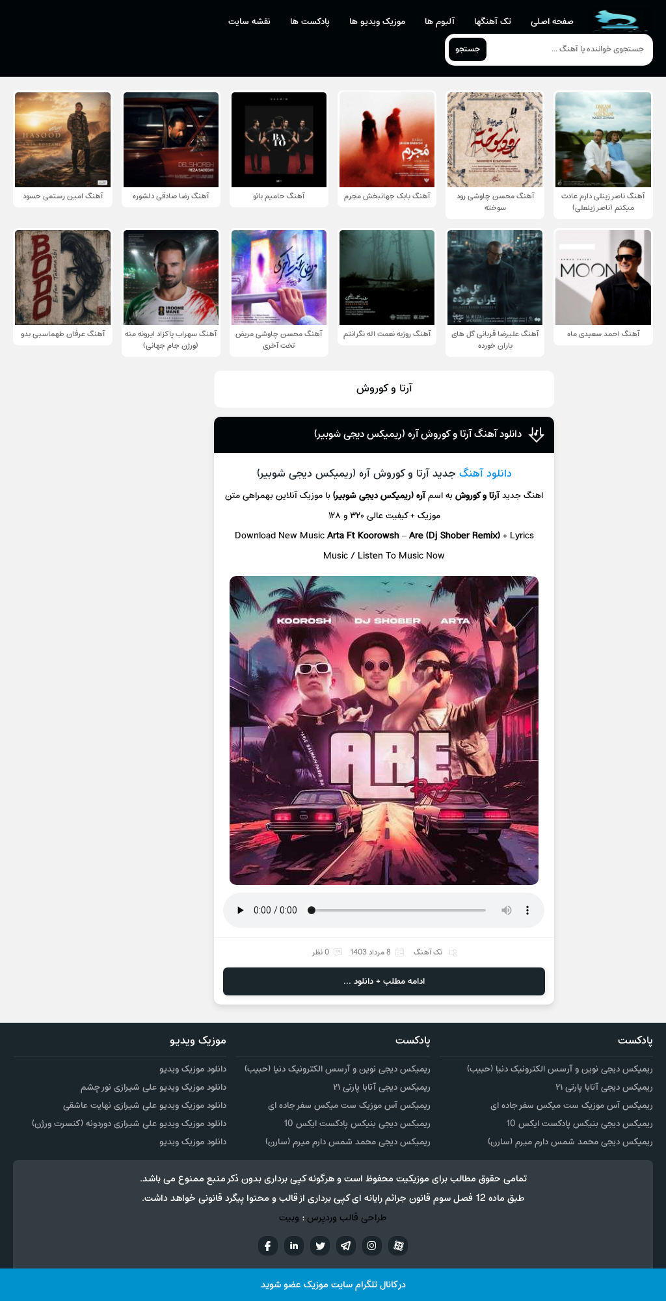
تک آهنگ (428, 952)
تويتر (320, 1245)
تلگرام (346, 1245)
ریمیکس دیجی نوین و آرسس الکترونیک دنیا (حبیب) (560, 1069)
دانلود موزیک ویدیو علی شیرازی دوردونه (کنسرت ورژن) (129, 1123)
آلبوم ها (440, 21)
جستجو (467, 49)
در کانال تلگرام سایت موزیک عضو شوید (333, 1285)
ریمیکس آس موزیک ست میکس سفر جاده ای (571, 1105)
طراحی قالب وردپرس (347, 1218)
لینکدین (294, 1245)
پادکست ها (310, 21)
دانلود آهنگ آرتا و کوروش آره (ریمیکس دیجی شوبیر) (418, 434)
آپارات (398, 1245)
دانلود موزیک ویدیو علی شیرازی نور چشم (153, 1087)
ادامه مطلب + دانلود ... (384, 981)
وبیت (289, 1218)
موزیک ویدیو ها (377, 21)
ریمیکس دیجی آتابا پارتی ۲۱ (604, 1087)
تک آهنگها (492, 21)
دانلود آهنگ (485, 474)
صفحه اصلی (552, 21)
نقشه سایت (249, 21)
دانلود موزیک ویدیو (192, 1069)
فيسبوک (268, 1245)
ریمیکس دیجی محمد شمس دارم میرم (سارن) (570, 1142)
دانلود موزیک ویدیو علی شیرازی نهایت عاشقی (144, 1105)
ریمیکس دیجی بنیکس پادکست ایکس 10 (579, 1123)
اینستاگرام (372, 1245)
